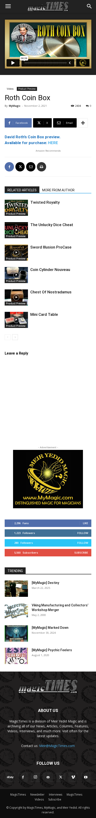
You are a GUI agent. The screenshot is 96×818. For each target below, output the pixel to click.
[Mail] (48, 777)
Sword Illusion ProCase (51, 247)
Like (85, 523)
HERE (53, 142)
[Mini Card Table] (16, 320)
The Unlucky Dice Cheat (51, 224)
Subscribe (81, 552)
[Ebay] (10, 777)
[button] (7, 6)
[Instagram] (35, 777)
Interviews (55, 795)
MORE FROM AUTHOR (58, 190)
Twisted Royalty (45, 202)
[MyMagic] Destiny (45, 583)
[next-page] (15, 337)
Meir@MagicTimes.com (57, 745)
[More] (83, 123)
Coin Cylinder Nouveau (50, 269)
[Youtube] (85, 777)
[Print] (41, 166)
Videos (10, 88)
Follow (82, 533)
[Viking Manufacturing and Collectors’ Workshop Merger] (16, 611)
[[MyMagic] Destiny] (16, 588)
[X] (20, 166)
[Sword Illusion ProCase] (16, 253)
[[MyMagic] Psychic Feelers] (16, 656)
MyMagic (15, 105)
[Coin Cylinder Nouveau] (16, 275)
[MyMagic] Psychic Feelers (52, 650)
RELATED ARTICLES (22, 190)
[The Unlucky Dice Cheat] (16, 230)
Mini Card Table (44, 314)
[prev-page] (7, 337)
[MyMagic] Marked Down (50, 628)
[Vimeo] (73, 777)
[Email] (30, 166)
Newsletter (37, 795)
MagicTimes (18, 795)
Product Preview (27, 88)
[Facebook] (9, 166)
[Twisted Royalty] (16, 208)
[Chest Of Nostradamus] (16, 297)
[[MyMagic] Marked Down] (16, 633)
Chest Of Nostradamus (51, 292)
